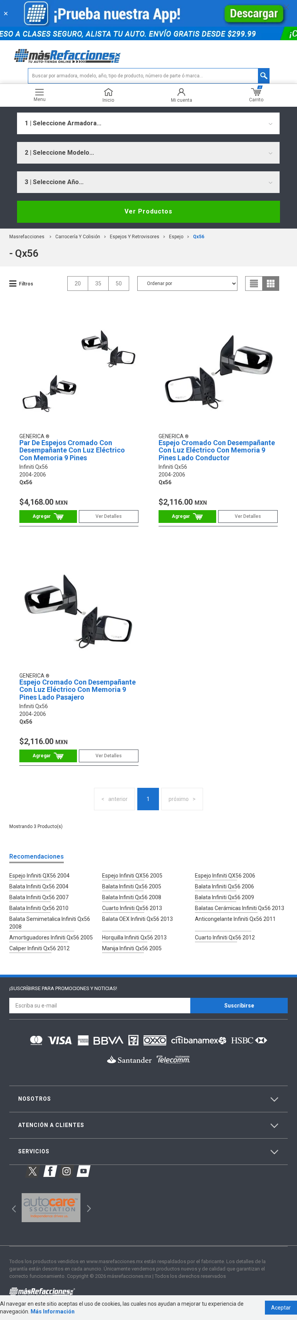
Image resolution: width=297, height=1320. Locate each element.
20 (78, 283)
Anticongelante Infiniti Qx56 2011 (235, 919)
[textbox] (149, 76)
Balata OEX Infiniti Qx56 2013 (137, 919)
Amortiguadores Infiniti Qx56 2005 (51, 937)
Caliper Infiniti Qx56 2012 (39, 948)
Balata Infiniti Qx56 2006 (224, 886)
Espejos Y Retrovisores (134, 236)
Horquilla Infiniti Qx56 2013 (134, 937)
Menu (40, 99)
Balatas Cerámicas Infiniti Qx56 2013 (239, 908)
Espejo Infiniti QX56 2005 (132, 876)
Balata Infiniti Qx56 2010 (38, 908)
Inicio (108, 99)
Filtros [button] (26, 284)
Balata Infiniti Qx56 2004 (38, 886)
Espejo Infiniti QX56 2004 (39, 876)
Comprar (48, 516)
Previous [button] (11, 1207)
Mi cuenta (181, 99)
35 (98, 283)
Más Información (53, 1311)
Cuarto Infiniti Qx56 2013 (132, 908)
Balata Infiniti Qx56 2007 (38, 897)
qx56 (198, 236)
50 (119, 283)
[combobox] (148, 123)
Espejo (176, 236)
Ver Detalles (109, 516)
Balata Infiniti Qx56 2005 (131, 886)
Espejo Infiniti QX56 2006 (225, 876)
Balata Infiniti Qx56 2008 (131, 897)
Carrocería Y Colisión (77, 236)
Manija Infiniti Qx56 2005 (132, 948)
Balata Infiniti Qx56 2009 (224, 897)
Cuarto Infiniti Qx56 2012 (225, 937)
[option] (51, 1208)
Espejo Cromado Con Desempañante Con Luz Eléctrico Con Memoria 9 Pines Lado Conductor (217, 450)
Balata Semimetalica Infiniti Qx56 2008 (49, 923)
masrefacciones (26, 236)
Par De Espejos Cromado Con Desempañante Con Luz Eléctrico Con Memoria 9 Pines (72, 450)
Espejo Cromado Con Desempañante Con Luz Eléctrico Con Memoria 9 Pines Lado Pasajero (77, 690)
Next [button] (88, 1207)
